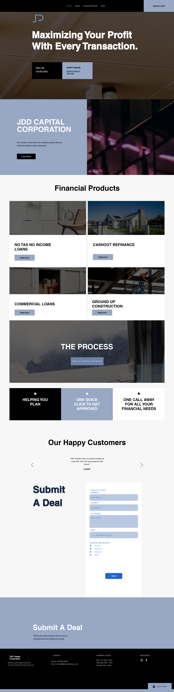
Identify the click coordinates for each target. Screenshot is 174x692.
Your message (95, 513)
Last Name (94, 502)
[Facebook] (146, 660)
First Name (94, 492)
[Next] (142, 465)
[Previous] (32, 465)
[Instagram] (141, 660)
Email (92, 530)
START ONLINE (74, 68)
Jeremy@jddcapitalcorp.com (67, 664)
